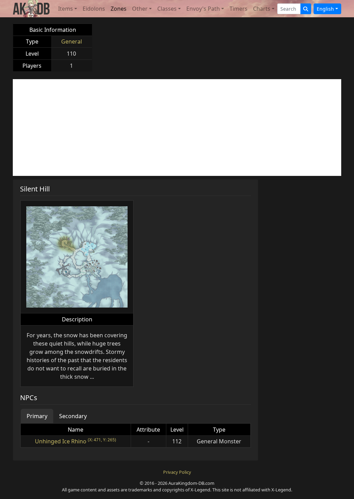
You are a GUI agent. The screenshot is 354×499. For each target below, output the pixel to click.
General (71, 41)
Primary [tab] (37, 416)
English (325, 9)
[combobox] (289, 8)
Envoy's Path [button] (203, 8)
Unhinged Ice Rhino (60, 441)
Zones (119, 8)
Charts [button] (261, 8)
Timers (239, 8)
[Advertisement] (177, 127)
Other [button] (140, 8)
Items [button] (65, 8)
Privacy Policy (177, 472)
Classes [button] (167, 8)
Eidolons (94, 8)
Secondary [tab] (73, 416)
